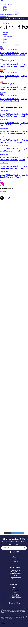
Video (4, 10)
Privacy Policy (15, 578)
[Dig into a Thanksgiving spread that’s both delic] (14, 374)
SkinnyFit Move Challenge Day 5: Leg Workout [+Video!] (13, 100)
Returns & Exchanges (15, 573)
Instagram (11, 14)
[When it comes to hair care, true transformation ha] (14, 473)
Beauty (5, 9)
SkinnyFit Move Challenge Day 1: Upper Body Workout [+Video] (13, 54)
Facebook (2, 14)
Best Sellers (6, 23)
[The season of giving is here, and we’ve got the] (14, 226)
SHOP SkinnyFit (4, 16)
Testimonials (6, 32)
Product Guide (15, 596)
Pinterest (16, 14)
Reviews (5, 34)
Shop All (16, 561)
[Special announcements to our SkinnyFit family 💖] (14, 292)
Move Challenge (4, 110)
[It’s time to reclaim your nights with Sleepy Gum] (14, 489)
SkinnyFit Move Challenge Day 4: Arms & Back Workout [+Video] (13, 88)
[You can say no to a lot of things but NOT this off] (14, 407)
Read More (3, 58)
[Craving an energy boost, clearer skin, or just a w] (14, 341)
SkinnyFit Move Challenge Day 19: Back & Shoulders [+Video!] (14, 141)
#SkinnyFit (2, 193)
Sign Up (2, 46)
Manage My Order (15, 570)
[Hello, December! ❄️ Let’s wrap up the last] (14, 259)
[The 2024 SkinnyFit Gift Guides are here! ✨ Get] (14, 522)
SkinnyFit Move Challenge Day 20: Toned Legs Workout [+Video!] (14, 132)
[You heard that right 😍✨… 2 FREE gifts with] (14, 440)
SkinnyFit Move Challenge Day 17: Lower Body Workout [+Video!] (14, 158)
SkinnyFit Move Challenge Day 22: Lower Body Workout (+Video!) (14, 115)
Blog (4, 3)
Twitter (7, 14)
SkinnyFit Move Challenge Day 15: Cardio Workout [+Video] (14, 176)
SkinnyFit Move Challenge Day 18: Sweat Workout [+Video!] (14, 150)
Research (15, 594)
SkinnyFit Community (15, 597)
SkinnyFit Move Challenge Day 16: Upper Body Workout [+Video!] (14, 167)
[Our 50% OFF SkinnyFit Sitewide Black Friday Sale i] (14, 358)
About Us (15, 587)
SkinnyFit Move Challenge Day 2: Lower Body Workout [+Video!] (13, 65)
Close (1, 0)
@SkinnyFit (3, 191)
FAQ (15, 575)
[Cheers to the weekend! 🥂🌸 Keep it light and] (14, 506)
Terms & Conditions (16, 577)
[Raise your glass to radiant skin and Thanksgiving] (14, 424)
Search (17, 13)
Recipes (5, 7)
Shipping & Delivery (16, 572)
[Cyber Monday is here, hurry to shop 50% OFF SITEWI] (14, 242)
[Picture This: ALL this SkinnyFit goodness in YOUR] (14, 275)
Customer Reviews (15, 589)
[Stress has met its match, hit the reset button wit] (14, 391)
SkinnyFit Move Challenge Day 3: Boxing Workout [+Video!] (13, 77)
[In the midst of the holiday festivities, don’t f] (14, 209)
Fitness (5, 6)
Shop (4, 21)
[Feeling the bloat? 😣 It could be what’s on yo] (14, 457)
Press (15, 592)
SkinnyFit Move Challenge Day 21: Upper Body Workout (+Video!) (14, 124)
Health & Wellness (7, 4)
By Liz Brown (13, 49)
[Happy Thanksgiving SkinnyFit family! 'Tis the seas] (14, 308)
